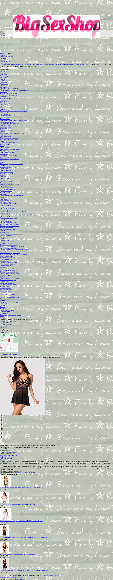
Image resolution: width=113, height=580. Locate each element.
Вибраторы (3, 71)
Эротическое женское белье (8, 248)
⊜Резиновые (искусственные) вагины (11, 164)
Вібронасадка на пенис (7, 181)
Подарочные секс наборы (7, 294)
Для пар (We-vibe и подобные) (9, 88)
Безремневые (4, 168)
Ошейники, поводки (6, 130)
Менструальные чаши (6, 227)
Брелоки (2, 292)
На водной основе (5, 207)
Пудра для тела (4, 281)
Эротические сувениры (7, 296)
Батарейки (3, 300)
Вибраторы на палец (6, 73)
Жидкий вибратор (5, 200)
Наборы (2, 109)
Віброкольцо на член (6, 178)
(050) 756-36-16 (4, 36)
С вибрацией (4, 104)
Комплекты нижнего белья (8, 257)
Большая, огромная (5, 117)
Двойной (2, 175)
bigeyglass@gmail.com (6, 326)
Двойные (3, 79)
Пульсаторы (3, 74)
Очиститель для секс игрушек (9, 302)
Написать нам (4, 327)
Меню (9, 53)
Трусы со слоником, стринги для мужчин (12, 246)
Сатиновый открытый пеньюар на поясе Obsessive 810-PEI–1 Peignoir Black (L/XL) (25, 570)
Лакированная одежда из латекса (10, 253)
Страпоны (3, 165)
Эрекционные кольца (6, 176)
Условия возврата (5, 63)
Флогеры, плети (5, 144)
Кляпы (2, 141)
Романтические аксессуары (8, 280)
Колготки (3, 269)
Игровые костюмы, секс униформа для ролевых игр (15, 249)
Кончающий (3, 100)
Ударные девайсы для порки (8, 142)
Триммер (2, 276)
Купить (2, 452)
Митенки (3, 267)
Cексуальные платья (6, 259)
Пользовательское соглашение (9, 354)
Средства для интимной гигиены (10, 273)
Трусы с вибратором (6, 76)
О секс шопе (4, 58)
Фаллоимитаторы (5, 98)
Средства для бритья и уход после (10, 278)
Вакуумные (3, 82)
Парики (2, 230)
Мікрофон (3, 96)
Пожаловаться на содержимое (51, 575)
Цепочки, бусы (4, 112)
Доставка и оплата (5, 61)
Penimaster (3, 305)
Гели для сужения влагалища (8, 189)
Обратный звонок (10, 452)
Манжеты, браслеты (6, 232)
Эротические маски (6, 235)
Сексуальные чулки (6, 265)
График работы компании (7, 457)
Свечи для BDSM (5, 127)
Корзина (2, 53)
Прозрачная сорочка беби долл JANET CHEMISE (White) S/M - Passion (21, 521)
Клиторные (3, 92)
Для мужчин (4, 199)
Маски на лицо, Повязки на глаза (10, 139)
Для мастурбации (5, 216)
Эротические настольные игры (9, 297)
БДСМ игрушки (5, 125)
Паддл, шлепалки (5, 147)
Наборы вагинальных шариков (9, 184)
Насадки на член (5, 180)
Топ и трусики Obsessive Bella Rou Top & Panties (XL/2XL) (17, 554)
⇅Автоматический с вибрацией (9, 155)
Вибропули (3, 87)
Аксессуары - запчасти (7, 310)
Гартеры (2, 238)
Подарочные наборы (6, 221)
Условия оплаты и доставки (8, 455)
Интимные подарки (6, 289)
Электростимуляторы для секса (9, 149)
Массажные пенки (5, 288)
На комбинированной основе (9, 210)
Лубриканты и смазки (6, 205)
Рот (1, 160)
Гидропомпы (4, 313)
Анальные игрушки (6, 107)
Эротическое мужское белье (8, 245)
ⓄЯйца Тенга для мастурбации (9, 159)
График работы (4, 332)
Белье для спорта (5, 251)
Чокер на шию (4, 240)
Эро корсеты (4, 261)
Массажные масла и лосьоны (8, 284)
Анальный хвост (5, 119)
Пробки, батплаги (5, 114)
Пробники (3, 219)
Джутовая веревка (5, 136)
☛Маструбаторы (5, 150)
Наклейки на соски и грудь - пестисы (11, 234)
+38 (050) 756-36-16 (6, 323)
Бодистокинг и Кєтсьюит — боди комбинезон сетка (15, 254)
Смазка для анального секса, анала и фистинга (14, 211)
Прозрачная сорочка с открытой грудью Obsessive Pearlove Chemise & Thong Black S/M (26, 537)
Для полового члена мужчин (8, 218)
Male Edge (3, 308)
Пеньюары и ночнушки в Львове (25, 472)
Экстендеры (3, 303)
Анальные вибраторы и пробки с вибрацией (13, 111)
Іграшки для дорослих (6, 56)
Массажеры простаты (6, 122)
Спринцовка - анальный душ (8, 272)
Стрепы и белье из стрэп (7, 243)
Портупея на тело (5, 237)
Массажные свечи (5, 286)
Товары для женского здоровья (9, 224)
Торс (1, 157)
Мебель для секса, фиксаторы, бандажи (12, 133)
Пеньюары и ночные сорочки (9, 262)
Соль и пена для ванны (7, 283)
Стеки (2, 146)
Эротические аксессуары (7, 229)
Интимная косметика (6, 187)
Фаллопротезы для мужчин (8, 167)
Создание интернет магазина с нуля (11, 577)
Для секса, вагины (5, 85)
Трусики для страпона (6, 173)
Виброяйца (3, 77)
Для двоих (3, 197)
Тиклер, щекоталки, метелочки (9, 138)
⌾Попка (2, 162)
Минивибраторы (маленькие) (9, 93)
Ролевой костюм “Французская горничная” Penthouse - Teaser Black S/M (21, 487)
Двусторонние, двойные (7, 103)
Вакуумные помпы (5, 311)
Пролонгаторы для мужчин (8, 203)
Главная (2, 55)
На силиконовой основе (7, 208)
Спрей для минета (5, 202)
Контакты (3, 60)
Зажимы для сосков (6, 128)
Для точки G (4, 84)
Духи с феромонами (6, 191)
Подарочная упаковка (6, 291)
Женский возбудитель (6, 192)
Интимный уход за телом (7, 270)
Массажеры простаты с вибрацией (10, 123)
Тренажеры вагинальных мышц (9, 226)
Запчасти (2, 307)
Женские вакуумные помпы (8, 222)
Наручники (3, 135)
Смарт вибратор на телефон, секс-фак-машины (14, 90)
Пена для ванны (5, 275)
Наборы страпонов (5, 170)
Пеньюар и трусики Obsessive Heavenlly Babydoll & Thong (17, 504)
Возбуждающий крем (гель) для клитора (12, 195)
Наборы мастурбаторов (7, 152)
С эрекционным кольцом (7, 115)
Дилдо (2, 106)
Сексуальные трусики (6, 256)
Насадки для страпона (6, 172)
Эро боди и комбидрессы (7, 264)
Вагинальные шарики (6, 183)
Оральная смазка (5, 213)
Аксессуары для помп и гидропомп (10, 315)
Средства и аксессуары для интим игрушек (13, 299)
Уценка (2, 316)
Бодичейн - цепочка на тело (8, 242)
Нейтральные (4, 154)
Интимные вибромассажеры (8, 95)
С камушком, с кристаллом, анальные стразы (13, 120)
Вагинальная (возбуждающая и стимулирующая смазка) (17, 214)
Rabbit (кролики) (5, 80)
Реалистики (3, 101)
